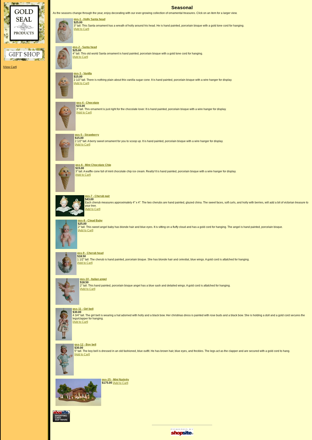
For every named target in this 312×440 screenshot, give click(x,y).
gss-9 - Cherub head (90, 253)
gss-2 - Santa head (85, 47)
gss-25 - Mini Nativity (115, 379)
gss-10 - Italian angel (93, 279)
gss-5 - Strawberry (87, 134)
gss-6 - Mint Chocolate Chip (93, 165)
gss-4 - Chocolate (87, 102)
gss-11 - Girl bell (83, 308)
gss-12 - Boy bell (85, 344)
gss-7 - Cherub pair (97, 196)
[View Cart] (10, 67)
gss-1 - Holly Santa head (89, 19)
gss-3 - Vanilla (83, 73)
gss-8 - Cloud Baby (90, 220)
